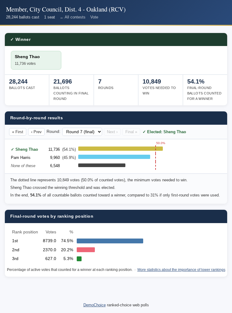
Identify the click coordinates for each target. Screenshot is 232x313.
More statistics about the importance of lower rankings (181, 270)
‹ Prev (36, 132)
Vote (94, 17)
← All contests (72, 17)
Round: (53, 131)
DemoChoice (94, 305)
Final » (131, 132)
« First (17, 132)
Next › (112, 132)
